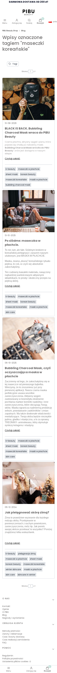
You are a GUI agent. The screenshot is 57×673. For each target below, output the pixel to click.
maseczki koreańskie (16, 179)
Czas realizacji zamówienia (16, 639)
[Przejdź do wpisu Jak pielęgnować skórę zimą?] (28, 483)
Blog (23, 30)
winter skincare (13, 569)
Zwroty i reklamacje (12, 633)
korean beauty (28, 174)
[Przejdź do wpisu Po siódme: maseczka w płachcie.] (28, 211)
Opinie (5, 609)
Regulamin (7, 655)
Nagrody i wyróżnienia (13, 617)
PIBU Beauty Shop (10, 30)
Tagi (14, 63)
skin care (10, 312)
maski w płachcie (38, 179)
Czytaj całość (12, 158)
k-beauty (10, 169)
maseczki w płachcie (28, 169)
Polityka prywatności (12, 658)
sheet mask (12, 174)
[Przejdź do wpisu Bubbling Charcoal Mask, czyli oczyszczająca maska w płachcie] (28, 339)
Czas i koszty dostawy (13, 636)
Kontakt (6, 606)
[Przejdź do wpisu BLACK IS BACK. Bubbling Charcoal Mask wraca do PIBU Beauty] (28, 99)
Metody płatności (11, 630)
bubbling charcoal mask (18, 184)
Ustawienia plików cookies (15, 661)
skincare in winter (26, 574)
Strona (25, 71)
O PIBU (5, 612)
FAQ (4, 642)
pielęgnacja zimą (27, 553)
